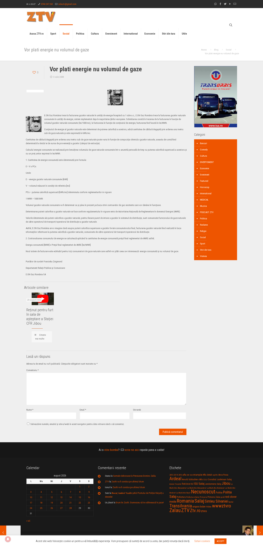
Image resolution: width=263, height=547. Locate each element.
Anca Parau (223, 474)
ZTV (107, 481)
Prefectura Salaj (192, 497)
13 (61, 497)
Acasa (204, 49)
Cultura (203, 156)
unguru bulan (199, 506)
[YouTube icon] (230, 4)
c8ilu (200, 479)
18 (41, 502)
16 (89, 497)
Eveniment (204, 174)
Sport (202, 243)
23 (89, 502)
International (205, 193)
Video (208, 506)
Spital (231, 502)
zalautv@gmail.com (67, 4)
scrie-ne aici (132, 450)
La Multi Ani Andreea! (215, 488)
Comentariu (32, 370)
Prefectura (181, 497)
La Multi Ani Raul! (183, 493)
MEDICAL (204, 199)
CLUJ (205, 479)
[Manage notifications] (8, 539)
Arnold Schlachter (190, 479)
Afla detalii (207, 475)
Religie (203, 231)
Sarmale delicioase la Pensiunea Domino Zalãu (134, 475)
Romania (185, 501)
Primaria (203, 497)
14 (70, 497)
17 (31, 502)
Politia (219, 492)
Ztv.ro (195, 510)
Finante (178, 484)
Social (229, 49)
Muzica (203, 206)
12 (52, 497)
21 (70, 502)
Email (83, 409)
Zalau (175, 510)
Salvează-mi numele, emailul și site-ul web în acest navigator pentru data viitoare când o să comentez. (77, 424)
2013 (171, 475)
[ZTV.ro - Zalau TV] (41, 16)
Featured (204, 181)
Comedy (204, 149)
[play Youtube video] (43, 299)
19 (52, 502)
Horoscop (204, 187)
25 (41, 508)
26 (52, 508)
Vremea (203, 256)
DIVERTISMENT (207, 162)
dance (171, 484)
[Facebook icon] (220, 4)
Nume (29, 409)
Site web (137, 409)
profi (223, 497)
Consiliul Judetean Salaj (220, 479)
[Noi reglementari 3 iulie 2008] (252, 533)
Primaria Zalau (214, 497)
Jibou (226, 483)
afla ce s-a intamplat (192, 474)
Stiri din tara (205, 250)
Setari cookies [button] (202, 541)
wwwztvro (221, 506)
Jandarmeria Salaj (213, 484)
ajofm (215, 475)
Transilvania (180, 506)
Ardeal (175, 478)
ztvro (204, 511)
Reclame (204, 224)
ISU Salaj (199, 483)
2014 (176, 475)
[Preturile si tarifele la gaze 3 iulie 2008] (10, 533)
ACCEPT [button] (220, 541)
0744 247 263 (47, 4)
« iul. (28, 520)
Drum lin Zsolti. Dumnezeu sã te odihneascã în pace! (140, 502)
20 (61, 502)
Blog (216, 49)
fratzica (186, 483)
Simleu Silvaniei (216, 501)
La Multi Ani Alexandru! (196, 488)
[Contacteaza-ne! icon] (235, 4)
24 (31, 508)
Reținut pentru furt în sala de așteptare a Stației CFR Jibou (39, 317)
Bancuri (203, 143)
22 (80, 502)
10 (31, 497)
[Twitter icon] (225, 4)
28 (70, 508)
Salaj (199, 501)
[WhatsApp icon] (215, 4)
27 (61, 508)
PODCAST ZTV (206, 212)
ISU (191, 484)
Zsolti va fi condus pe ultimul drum (127, 481)
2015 (180, 475)
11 (41, 497)
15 (80, 497)
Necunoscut (203, 492)
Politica (203, 218)
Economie (204, 168)
